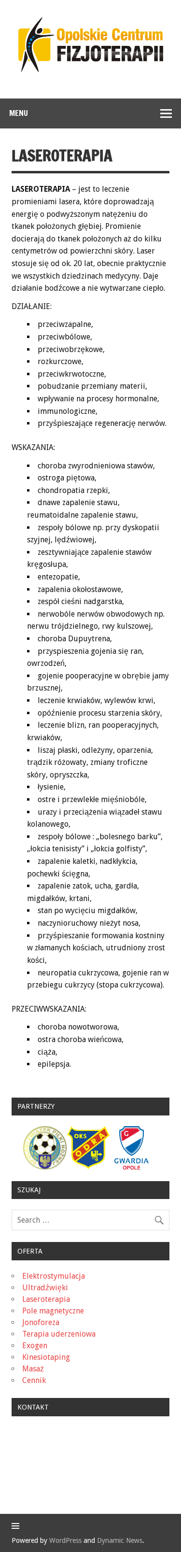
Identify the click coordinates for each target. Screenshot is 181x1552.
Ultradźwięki (45, 1287)
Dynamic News (119, 1540)
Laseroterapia (46, 1299)
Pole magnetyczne (53, 1310)
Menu (18, 113)
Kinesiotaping (46, 1357)
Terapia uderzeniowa (59, 1334)
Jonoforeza (40, 1322)
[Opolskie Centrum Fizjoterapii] (90, 69)
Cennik (34, 1380)
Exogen (34, 1345)
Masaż (33, 1368)
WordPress (65, 1540)
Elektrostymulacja (53, 1276)
